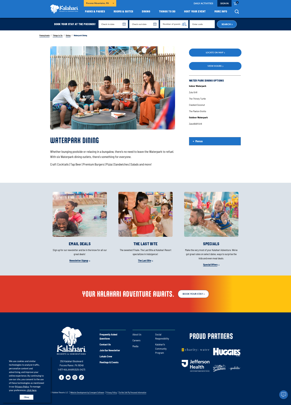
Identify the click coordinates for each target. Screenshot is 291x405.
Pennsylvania (44, 35)
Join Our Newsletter (110, 350)
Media (135, 346)
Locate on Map (215, 52)
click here (31, 390)
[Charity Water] (195, 349)
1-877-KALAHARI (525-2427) (71, 369)
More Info (220, 11)
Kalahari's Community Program (161, 348)
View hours (214, 66)
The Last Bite (144, 260)
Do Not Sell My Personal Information (132, 392)
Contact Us (105, 344)
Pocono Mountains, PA (97, 3)
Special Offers (210, 264)
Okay (26, 397)
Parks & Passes (95, 11)
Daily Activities (203, 3)
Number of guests (172, 24)
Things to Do (167, 11)
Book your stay (193, 293)
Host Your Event (195, 11)
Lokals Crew (106, 356)
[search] (237, 12)
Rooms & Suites (123, 11)
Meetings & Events (109, 362)
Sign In (224, 3)
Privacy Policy (22, 386)
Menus (199, 141)
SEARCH (226, 24)
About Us (136, 334)
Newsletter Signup (78, 260)
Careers (136, 340)
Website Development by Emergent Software (87, 392)
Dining (146, 11)
